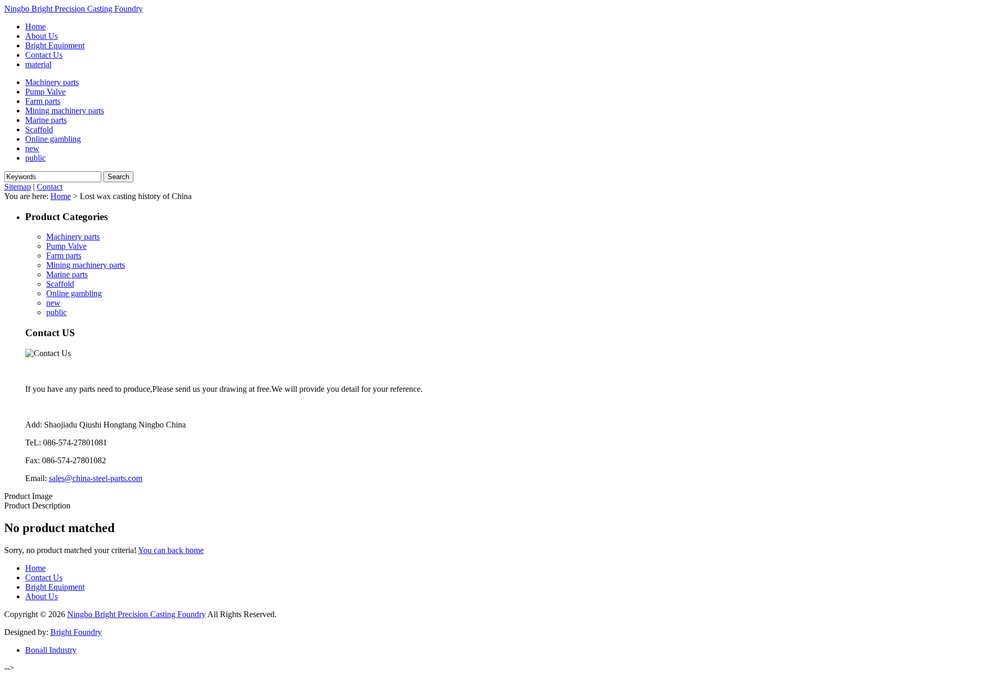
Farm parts (42, 101)
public (35, 157)
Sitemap (17, 186)
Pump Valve (45, 91)
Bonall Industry (51, 649)
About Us (41, 596)
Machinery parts (52, 82)
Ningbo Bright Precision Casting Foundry (73, 8)
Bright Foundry (76, 632)
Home (60, 196)
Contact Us (43, 577)
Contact (49, 186)
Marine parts (46, 120)
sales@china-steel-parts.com (95, 478)
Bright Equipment (55, 586)
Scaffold (39, 129)
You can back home (171, 550)
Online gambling (53, 138)
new (32, 148)
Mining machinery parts (64, 110)
